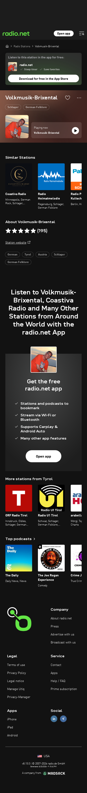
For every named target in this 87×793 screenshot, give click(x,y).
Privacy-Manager (18, 697)
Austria (42, 254)
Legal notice (15, 681)
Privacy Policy (16, 673)
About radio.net (61, 618)
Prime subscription (64, 689)
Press (55, 626)
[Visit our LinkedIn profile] (54, 719)
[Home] (7, 46)
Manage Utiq (16, 689)
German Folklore (36, 107)
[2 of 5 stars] (14, 231)
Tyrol (28, 254)
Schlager (13, 107)
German (12, 254)
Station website (15, 242)
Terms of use (16, 665)
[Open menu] (81, 33)
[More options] (79, 98)
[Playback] (75, 130)
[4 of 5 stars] (27, 231)
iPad (10, 727)
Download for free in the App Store (43, 78)
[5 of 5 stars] (33, 231)
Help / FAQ (58, 681)
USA (46, 756)
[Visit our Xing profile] (63, 719)
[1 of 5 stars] (8, 231)
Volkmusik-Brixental (46, 133)
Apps (54, 673)
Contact (56, 665)
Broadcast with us (63, 642)
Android (12, 735)
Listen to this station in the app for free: (36, 57)
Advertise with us (62, 634)
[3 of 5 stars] (21, 231)
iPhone (12, 719)
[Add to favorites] (67, 97)
